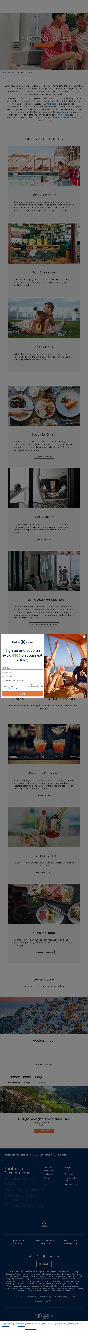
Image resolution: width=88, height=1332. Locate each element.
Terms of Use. (21, 1326)
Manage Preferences (30, 1329)
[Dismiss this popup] (84, 636)
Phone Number (8, 681)
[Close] (84, 1325)
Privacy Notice (5, 1326)
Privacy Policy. (12, 688)
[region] (44, 1326)
